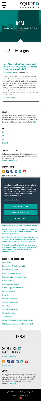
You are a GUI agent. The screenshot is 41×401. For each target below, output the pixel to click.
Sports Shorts (6, 306)
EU (3, 136)
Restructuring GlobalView (9, 298)
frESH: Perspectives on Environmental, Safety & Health (17, 324)
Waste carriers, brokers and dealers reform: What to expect (19, 225)
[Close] (36, 179)
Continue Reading (9, 98)
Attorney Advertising (9, 356)
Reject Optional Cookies (20, 206)
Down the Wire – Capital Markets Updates (14, 266)
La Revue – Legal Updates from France (13, 288)
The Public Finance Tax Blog (10, 309)
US (3, 139)
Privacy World (6, 295)
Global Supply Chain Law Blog (10, 284)
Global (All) (5, 143)
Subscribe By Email (10, 176)
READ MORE (13, 383)
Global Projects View (8, 280)
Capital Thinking (7, 262)
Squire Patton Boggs (29, 5)
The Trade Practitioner (8, 313)
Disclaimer (11, 366)
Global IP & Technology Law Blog (11, 273)
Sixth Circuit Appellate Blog (10, 302)
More (35, 122)
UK (3, 132)
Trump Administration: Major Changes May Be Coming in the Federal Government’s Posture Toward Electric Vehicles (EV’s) (20, 66)
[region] (20, 200)
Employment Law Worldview (10, 270)
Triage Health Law (7, 316)
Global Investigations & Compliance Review (14, 277)
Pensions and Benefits (8, 291)
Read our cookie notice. (11, 200)
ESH (21, 24)
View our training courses (9, 160)
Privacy (4, 366)
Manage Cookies (20, 218)
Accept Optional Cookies (20, 212)
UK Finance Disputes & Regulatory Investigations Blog (17, 320)
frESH (20, 336)
